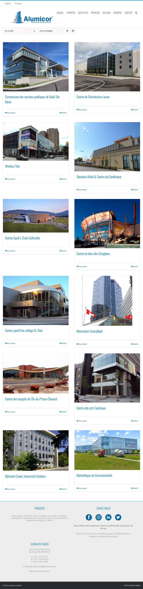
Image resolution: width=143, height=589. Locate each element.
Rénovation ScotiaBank (90, 331)
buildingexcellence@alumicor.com (39, 566)
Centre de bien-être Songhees (93, 253)
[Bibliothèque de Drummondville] (107, 450)
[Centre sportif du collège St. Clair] (36, 300)
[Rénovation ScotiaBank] (107, 301)
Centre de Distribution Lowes (93, 96)
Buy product (11, 113)
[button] (136, 12)
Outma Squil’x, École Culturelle (22, 237)
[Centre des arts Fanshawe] (107, 378)
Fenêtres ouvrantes (48, 515)
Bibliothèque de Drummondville (94, 475)
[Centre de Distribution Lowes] (107, 66)
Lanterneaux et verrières (34, 518)
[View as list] (73, 31)
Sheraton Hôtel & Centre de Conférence (99, 176)
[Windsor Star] (36, 141)
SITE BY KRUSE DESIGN (132, 585)
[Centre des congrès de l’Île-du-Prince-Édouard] (36, 373)
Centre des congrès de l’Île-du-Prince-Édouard (31, 398)
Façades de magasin (36, 520)
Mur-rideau (17, 515)
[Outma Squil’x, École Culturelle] (36, 216)
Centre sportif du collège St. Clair (24, 330)
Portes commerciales (57, 518)
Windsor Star (12, 166)
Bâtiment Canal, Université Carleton (25, 476)
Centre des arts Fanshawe (91, 407)
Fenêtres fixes (31, 515)
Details (63, 113)
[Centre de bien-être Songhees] (107, 223)
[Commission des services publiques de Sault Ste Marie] (36, 66)
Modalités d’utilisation (39, 571)
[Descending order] (34, 31)
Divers (50, 520)
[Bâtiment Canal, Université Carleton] (36, 450)
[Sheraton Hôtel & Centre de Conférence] (107, 146)
